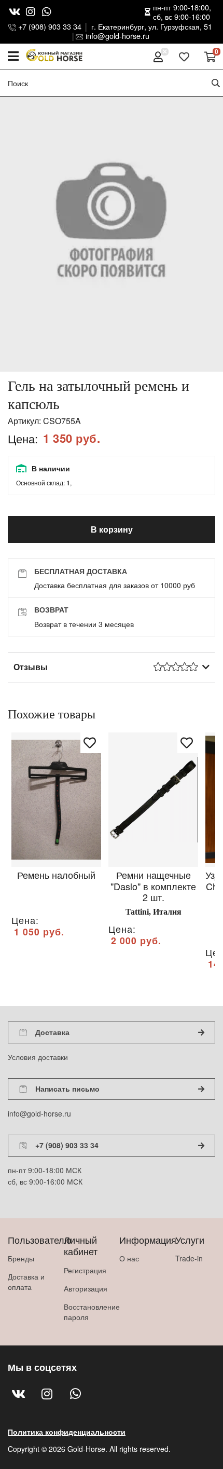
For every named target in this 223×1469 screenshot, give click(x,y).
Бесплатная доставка (80, 571)
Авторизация (84, 1288)
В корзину (112, 529)
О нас (129, 1258)
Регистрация (84, 1270)
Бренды (21, 1258)
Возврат (51, 609)
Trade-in (189, 1258)
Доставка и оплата (26, 1281)
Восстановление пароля (84, 1311)
